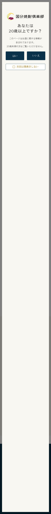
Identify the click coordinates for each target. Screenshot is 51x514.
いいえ (36, 55)
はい (15, 55)
